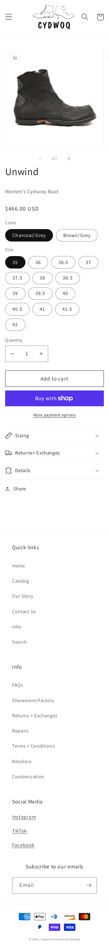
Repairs (20, 731)
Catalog (20, 581)
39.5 (40, 293)
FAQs (17, 685)
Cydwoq (46, 939)
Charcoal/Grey (29, 235)
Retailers (21, 761)
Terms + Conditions (33, 746)
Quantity (14, 340)
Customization (28, 776)
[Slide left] (40, 158)
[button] (8, 17)
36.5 (63, 262)
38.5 (68, 278)
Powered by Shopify (66, 939)
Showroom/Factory (33, 700)
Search (19, 642)
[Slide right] (68, 158)
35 (15, 262)
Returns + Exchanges (35, 715)
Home (18, 566)
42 (15, 324)
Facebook (23, 844)
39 (15, 293)
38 (42, 278)
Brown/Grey (77, 235)
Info (16, 627)
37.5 (17, 278)
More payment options (54, 415)
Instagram (24, 816)
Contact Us (24, 611)
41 (42, 309)
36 (38, 262)
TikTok (19, 830)
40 (65, 293)
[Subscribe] (89, 885)
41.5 (67, 309)
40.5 (17, 309)
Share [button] (19, 488)
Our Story (22, 596)
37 (88, 262)
